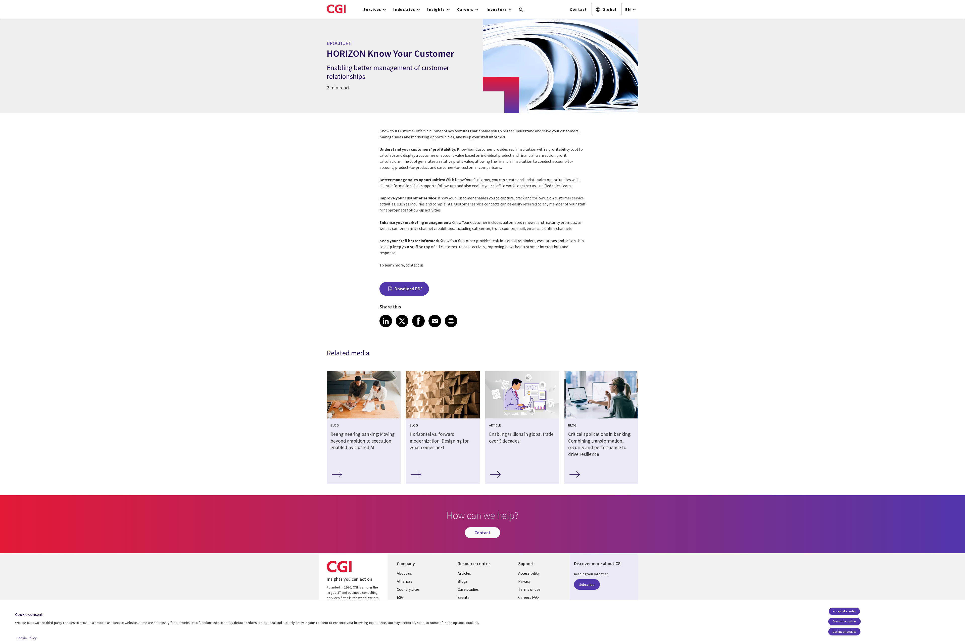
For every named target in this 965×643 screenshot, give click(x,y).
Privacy (524, 581)
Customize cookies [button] (844, 621)
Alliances (404, 581)
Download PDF (409, 289)
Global (609, 9)
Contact (578, 9)
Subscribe (587, 584)
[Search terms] (521, 10)
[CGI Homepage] (336, 9)
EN (628, 9)
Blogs (463, 581)
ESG (400, 597)
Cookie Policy (26, 638)
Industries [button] (404, 9)
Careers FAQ (528, 597)
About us (404, 573)
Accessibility (529, 573)
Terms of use (529, 589)
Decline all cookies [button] (844, 631)
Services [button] (372, 9)
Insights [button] (436, 9)
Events (463, 597)
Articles (464, 573)
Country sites (408, 589)
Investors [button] (497, 9)
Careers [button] (465, 9)
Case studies (468, 589)
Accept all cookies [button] (844, 611)
